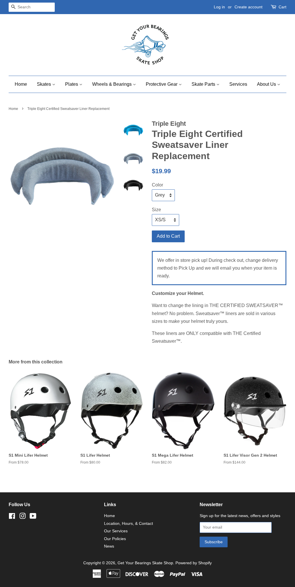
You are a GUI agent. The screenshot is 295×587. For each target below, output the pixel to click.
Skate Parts (204, 84)
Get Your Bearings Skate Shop (145, 563)
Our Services (116, 531)
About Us (267, 84)
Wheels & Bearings (112, 84)
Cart (282, 7)
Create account (248, 7)
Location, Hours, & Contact (128, 523)
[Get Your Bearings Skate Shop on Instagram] (22, 517)
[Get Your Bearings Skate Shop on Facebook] (12, 517)
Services (238, 84)
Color (157, 184)
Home (21, 84)
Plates (72, 84)
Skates (44, 84)
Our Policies (115, 539)
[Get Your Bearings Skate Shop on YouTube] (33, 517)
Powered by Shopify (193, 563)
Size (156, 209)
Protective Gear (162, 84)
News (109, 546)
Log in (219, 7)
